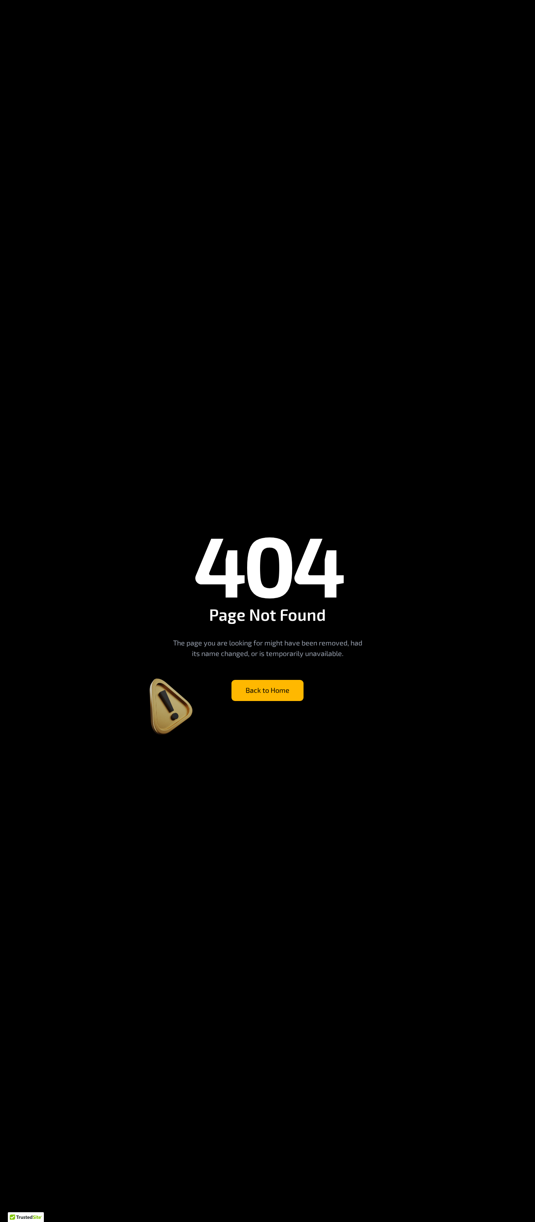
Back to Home (267, 690)
